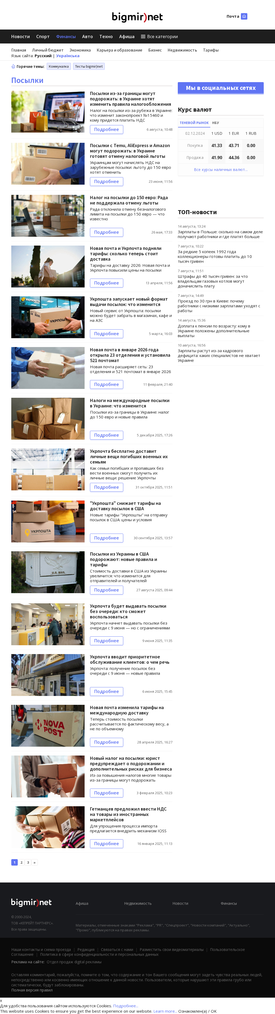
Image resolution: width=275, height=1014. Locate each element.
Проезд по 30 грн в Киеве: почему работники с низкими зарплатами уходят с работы (219, 305)
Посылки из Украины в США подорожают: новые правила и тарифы (123, 559)
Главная (18, 50)
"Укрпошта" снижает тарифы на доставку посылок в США (125, 506)
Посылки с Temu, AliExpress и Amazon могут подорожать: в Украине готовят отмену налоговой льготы (130, 150)
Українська (67, 55)
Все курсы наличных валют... (221, 169)
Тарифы (211, 50)
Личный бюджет (48, 50)
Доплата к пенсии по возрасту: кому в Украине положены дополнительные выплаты (214, 330)
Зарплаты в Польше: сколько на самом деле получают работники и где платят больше (220, 234)
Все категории (162, 36)
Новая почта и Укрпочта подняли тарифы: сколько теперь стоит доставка (125, 253)
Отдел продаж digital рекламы (74, 961)
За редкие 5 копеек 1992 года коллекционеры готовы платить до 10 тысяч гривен (215, 256)
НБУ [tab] (215, 123)
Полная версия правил (32, 990)
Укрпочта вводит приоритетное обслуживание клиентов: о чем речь (129, 659)
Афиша (127, 36)
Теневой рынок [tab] (194, 123)
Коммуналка (59, 66)
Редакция (86, 949)
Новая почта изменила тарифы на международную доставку (127, 710)
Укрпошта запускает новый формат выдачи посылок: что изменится (129, 301)
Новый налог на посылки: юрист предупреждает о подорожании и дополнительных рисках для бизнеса (131, 763)
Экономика (80, 50)
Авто (87, 36)
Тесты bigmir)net (89, 66)
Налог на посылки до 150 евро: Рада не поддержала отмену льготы (129, 200)
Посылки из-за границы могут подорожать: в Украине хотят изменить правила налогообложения (130, 98)
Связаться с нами (117, 949)
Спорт (43, 36)
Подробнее (106, 129)
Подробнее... (125, 1005)
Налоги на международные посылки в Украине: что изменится (129, 403)
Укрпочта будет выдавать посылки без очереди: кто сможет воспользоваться (128, 611)
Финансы (66, 36)
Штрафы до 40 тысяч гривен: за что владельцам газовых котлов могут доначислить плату (213, 281)
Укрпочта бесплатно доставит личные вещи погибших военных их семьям (129, 456)
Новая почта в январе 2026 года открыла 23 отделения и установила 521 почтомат (130, 354)
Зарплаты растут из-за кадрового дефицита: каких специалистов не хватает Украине (219, 355)
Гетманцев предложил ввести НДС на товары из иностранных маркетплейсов (128, 814)
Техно (106, 36)
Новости (20, 36)
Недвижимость (182, 50)
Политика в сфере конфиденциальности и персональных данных (99, 954)
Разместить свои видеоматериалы (172, 949)
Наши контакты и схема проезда (41, 949)
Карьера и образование (119, 50)
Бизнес (155, 50)
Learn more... (165, 1011)
